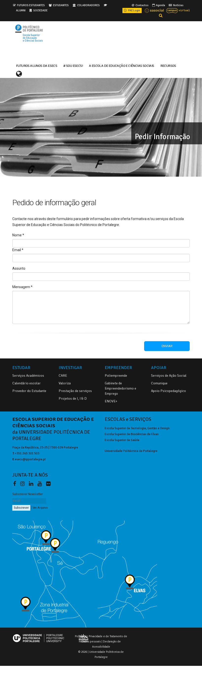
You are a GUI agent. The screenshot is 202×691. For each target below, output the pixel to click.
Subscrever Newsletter (27, 494)
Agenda (160, 5)
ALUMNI (21, 10)
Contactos (142, 5)
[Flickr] (48, 484)
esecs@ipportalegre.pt (30, 459)
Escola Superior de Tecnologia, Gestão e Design (137, 428)
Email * (17, 250)
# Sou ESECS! (73, 65)
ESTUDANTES (61, 5)
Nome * (18, 235)
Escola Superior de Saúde (122, 440)
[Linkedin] (32, 484)
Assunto (18, 268)
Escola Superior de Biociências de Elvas (132, 434)
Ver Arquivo (40, 508)
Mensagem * (22, 287)
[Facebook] (15, 484)
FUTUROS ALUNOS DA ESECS (36, 65)
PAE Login (134, 10)
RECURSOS (168, 65)
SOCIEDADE (40, 10)
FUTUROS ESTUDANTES (31, 5)
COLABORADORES (88, 5)
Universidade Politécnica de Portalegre (131, 451)
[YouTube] (41, 484)
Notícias (178, 5)
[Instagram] (23, 484)
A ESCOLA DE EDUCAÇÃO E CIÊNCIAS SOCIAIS (121, 65)
